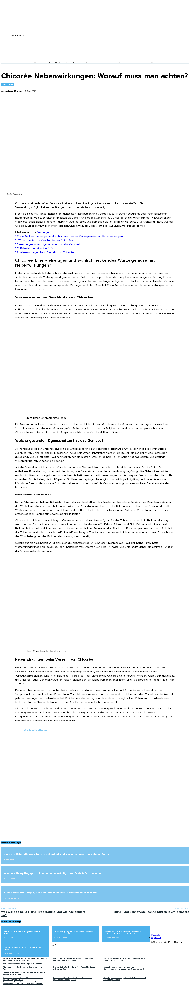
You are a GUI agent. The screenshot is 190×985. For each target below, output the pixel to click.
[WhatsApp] (72, 90)
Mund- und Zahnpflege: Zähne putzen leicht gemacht (151, 912)
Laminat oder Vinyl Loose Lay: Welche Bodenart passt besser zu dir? (24, 973)
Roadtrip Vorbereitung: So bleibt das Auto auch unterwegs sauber (124, 979)
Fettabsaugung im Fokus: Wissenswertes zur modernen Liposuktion (73, 932)
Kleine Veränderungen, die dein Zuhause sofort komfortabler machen (50, 893)
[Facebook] (153, 35)
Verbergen (43, 232)
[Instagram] (157, 35)
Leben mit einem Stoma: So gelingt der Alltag (22, 948)
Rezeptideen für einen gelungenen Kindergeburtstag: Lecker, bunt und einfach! (123, 968)
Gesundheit (7, 84)
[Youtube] (168, 35)
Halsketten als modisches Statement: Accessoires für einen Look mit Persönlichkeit (23, 983)
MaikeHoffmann (13, 91)
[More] (82, 90)
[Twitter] (160, 35)
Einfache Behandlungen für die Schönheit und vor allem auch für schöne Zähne (57, 854)
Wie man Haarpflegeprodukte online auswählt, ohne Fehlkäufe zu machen (53, 873)
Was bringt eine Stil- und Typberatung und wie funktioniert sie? (43, 913)
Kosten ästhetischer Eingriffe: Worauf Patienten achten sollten (22, 932)
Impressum (156, 937)
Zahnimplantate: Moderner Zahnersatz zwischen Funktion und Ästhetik (123, 932)
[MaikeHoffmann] (12, 734)
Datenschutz (156, 935)
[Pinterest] (62, 90)
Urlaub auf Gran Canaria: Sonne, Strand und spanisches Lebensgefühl (72, 979)
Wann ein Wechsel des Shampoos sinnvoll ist (23, 963)
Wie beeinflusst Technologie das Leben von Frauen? (22, 968)
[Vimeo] (164, 35)
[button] (4, 35)
